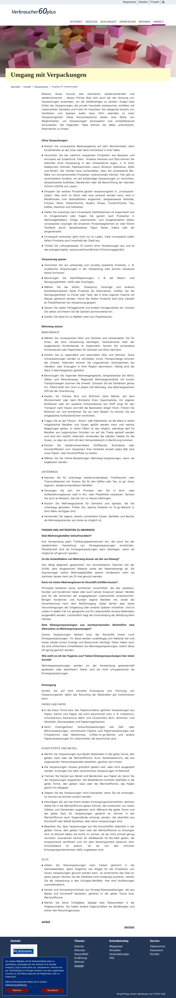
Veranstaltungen (119, 954)
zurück (46, 921)
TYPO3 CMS (159, 994)
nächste (129, 927)
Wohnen (144, 21)
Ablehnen (16, 990)
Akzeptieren (52, 990)
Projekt (155, 1)
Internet (76, 21)
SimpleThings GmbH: (127, 994)
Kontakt (154, 954)
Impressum (156, 950)
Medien (143, 1)
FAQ (111, 958)
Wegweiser (129, 1)
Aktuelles (115, 950)
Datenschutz (157, 946)
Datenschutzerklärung (16, 985)
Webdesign (143, 994)
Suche (163, 2)
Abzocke (91, 21)
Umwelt (158, 21)
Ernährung (128, 21)
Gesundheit (108, 21)
